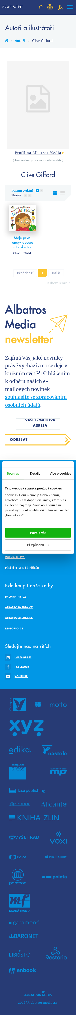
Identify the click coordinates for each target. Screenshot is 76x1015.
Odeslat (19, 439)
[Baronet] (24, 936)
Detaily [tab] (35, 473)
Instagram (23, 657)
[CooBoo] (38, 705)
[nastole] (54, 750)
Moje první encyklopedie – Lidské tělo (22, 242)
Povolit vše (38, 532)
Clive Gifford (22, 253)
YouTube (21, 676)
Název (16, 195)
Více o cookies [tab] (60, 473)
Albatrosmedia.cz (19, 607)
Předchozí (25, 273)
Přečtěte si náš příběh (22, 568)
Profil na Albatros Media (38, 153)
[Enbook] (22, 971)
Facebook (22, 667)
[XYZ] (26, 728)
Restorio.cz (14, 628)
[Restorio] (56, 953)
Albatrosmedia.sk (19, 618)
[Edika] (20, 750)
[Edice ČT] (17, 857)
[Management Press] (58, 772)
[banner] (13, 7)
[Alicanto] (54, 804)
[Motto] (58, 705)
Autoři (20, 41)
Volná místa (15, 557)
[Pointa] (54, 876)
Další (56, 273)
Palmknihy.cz (15, 596)
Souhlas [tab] (13, 473)
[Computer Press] (17, 772)
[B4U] (27, 790)
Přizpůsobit (35, 545)
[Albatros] (17, 705)
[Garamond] (24, 923)
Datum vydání (22, 191)
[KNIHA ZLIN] (34, 818)
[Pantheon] (17, 876)
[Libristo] (20, 953)
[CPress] (20, 804)
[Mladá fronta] (20, 902)
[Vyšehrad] (24, 837)
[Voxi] (58, 837)
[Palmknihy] (56, 857)
